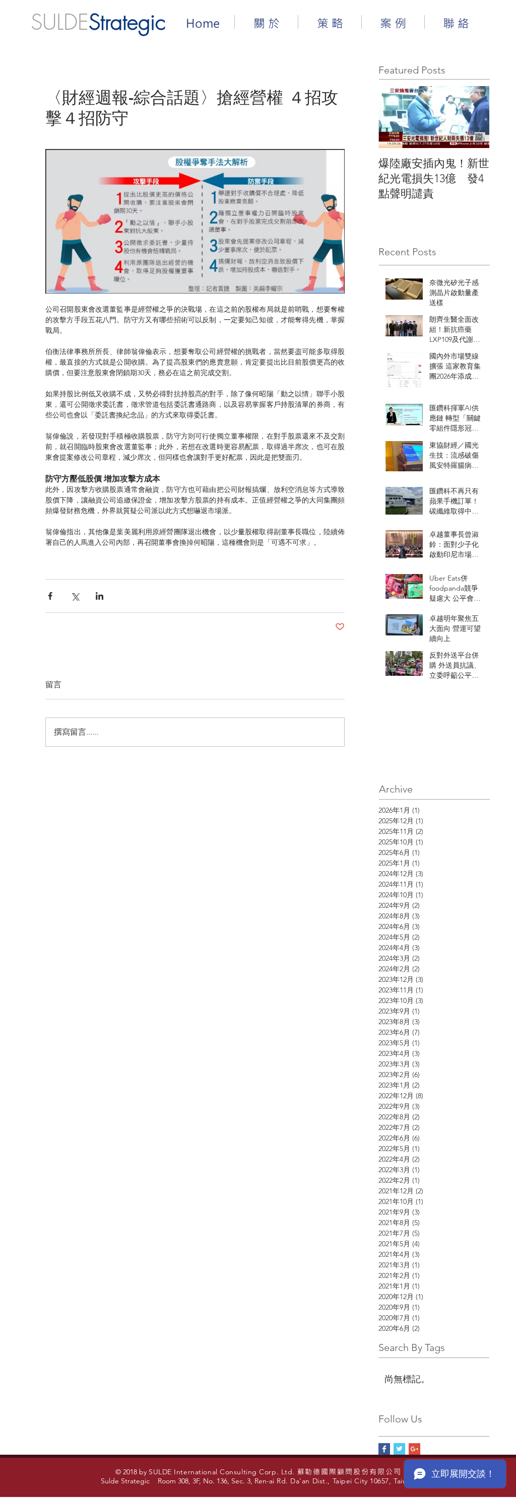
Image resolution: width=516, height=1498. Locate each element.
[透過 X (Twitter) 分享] (75, 596)
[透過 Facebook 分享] (50, 596)
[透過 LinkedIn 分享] (99, 596)
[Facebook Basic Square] (384, 1449)
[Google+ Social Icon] (414, 1449)
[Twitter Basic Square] (399, 1449)
